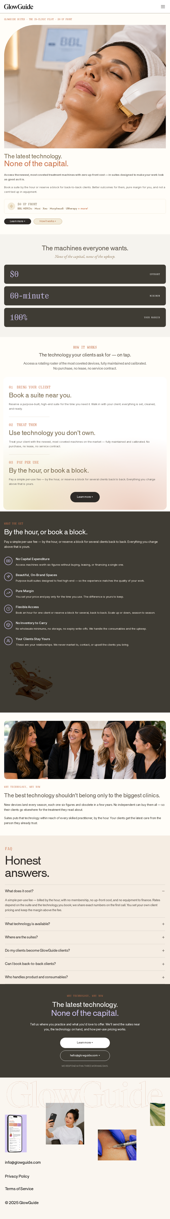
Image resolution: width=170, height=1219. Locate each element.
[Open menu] (163, 6)
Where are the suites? (21, 937)
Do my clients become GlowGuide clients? (37, 950)
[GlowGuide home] (18, 6)
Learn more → (17, 221)
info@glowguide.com (23, 1163)
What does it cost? (19, 891)
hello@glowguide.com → (85, 1055)
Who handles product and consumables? (36, 977)
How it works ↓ (48, 221)
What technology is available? (27, 924)
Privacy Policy (17, 1176)
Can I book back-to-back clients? (30, 964)
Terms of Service (19, 1189)
